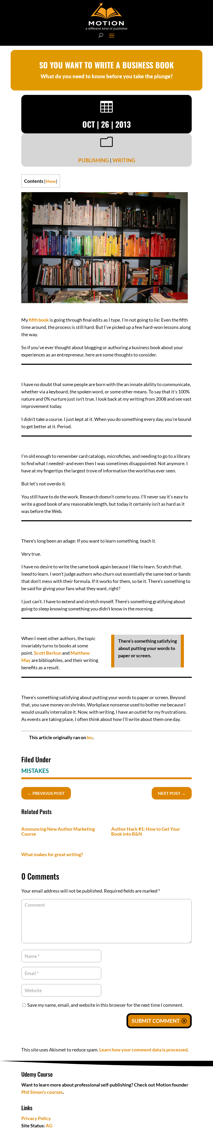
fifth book (39, 320)
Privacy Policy (36, 1118)
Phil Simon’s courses (42, 1092)
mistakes (35, 770)
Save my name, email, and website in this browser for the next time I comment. (105, 1005)
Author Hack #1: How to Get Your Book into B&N (145, 831)
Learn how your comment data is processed (143, 1049)
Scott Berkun (47, 653)
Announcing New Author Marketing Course (58, 831)
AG (49, 1125)
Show (50, 181)
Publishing (93, 160)
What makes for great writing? (52, 854)
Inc (90, 737)
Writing (123, 160)
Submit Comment (156, 1021)
